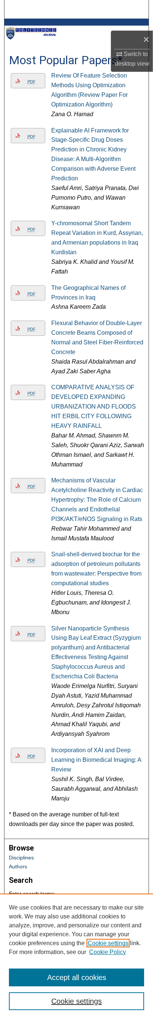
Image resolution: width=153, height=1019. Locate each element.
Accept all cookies (76, 977)
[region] (76, 956)
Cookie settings (108, 943)
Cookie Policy (107, 952)
